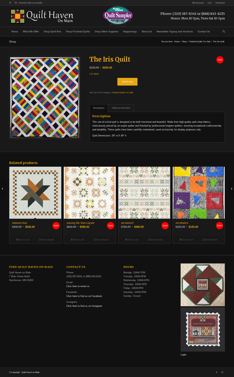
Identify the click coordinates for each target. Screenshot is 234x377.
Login (183, 354)
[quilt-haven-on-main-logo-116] (42, 16)
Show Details (47, 240)
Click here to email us (77, 286)
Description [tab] (98, 108)
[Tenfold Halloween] (3, 188)
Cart (210, 3)
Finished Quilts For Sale (122, 92)
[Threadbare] (231, 188)
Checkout (220, 3)
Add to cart (127, 81)
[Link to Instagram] (15, 2)
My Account (198, 3)
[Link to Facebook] (10, 2)
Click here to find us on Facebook (84, 296)
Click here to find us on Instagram (84, 306)
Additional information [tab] (121, 108)
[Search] (222, 31)
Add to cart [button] (24, 240)
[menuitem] (198, 3)
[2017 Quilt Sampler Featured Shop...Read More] (118, 26)
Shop (12, 41)
